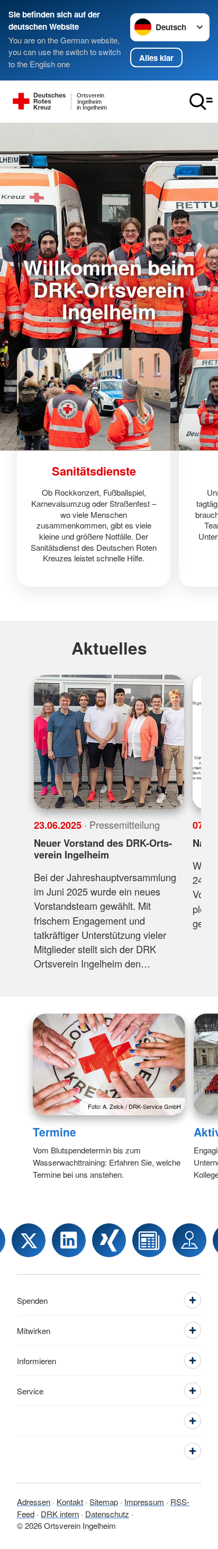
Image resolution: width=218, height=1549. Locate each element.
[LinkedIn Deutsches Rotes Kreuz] (69, 1240)
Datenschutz (107, 1513)
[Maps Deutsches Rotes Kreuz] (189, 1240)
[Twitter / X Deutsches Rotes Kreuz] (29, 1240)
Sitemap (103, 1501)
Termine (54, 1132)
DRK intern (60, 1513)
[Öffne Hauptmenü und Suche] (201, 101)
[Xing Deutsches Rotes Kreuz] (109, 1240)
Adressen (33, 1501)
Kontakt (70, 1501)
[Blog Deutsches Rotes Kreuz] (149, 1240)
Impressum (144, 1501)
